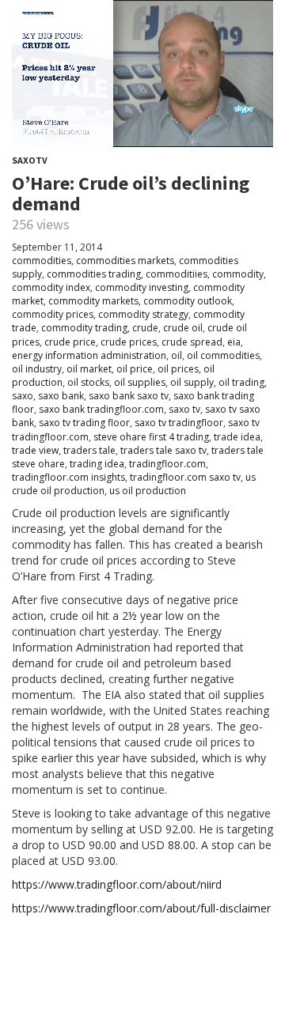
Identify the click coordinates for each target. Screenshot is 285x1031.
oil (176, 355)
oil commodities (223, 355)
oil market (89, 369)
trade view (35, 450)
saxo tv (184, 409)
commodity (238, 274)
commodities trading (94, 274)
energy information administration (89, 355)
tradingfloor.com (167, 463)
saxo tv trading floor (84, 422)
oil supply (192, 382)
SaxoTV (30, 160)
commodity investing (141, 287)
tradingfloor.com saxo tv (185, 477)
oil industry (37, 369)
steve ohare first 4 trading (151, 437)
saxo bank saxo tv (129, 395)
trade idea (237, 437)
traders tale (89, 450)
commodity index (51, 287)
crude (145, 327)
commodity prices (52, 314)
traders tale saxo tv (163, 450)
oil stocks (88, 382)
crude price (70, 342)
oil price (134, 369)
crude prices (129, 342)
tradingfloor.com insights (68, 477)
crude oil (183, 327)
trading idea (97, 463)
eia (234, 342)
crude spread (192, 342)
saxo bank (61, 395)
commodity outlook (187, 301)
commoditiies (176, 274)
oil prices (178, 369)
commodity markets (93, 301)
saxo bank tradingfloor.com (101, 409)
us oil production (147, 490)
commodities (41, 260)
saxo (22, 395)
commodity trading (84, 327)
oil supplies (139, 382)
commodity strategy (143, 314)
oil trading (241, 382)
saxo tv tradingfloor (179, 422)
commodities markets (125, 260)
